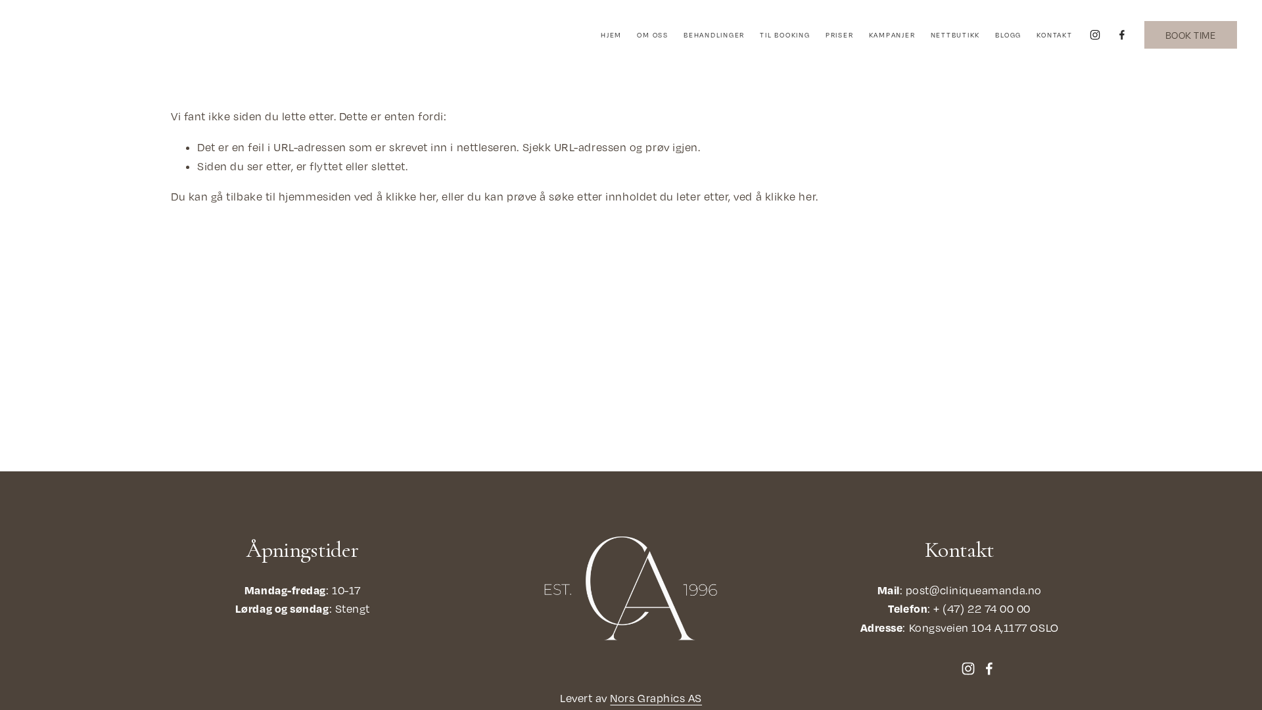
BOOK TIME (1190, 35)
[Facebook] (1122, 35)
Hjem (611, 35)
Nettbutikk (956, 35)
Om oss (652, 35)
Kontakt (1054, 35)
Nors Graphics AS (656, 698)
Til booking (785, 35)
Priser (840, 35)
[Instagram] (1095, 35)
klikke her (411, 196)
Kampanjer (892, 35)
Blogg (1008, 35)
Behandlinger (714, 35)
